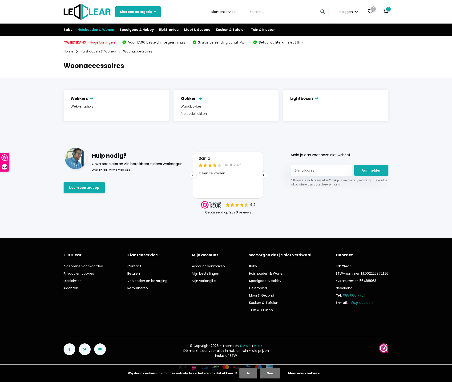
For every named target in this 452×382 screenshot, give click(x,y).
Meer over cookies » (304, 373)
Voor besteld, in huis (156, 42)
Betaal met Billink (280, 42)
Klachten (71, 288)
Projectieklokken (194, 113)
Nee (270, 373)
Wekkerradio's (82, 106)
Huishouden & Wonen (96, 29)
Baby (68, 29)
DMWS (245, 345)
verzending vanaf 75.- (222, 42)
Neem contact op (84, 187)
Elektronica (169, 29)
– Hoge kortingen (89, 42)
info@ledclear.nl (362, 302)
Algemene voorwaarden (83, 266)
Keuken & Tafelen (231, 29)
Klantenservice (223, 11)
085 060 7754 (354, 295)
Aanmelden (371, 170)
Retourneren (137, 288)
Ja (248, 373)
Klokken (189, 98)
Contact (134, 266)
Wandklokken (191, 106)
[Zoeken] (323, 12)
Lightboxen (301, 98)
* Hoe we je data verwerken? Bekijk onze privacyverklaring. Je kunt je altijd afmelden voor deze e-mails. (339, 182)
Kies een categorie (136, 11)
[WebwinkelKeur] (383, 348)
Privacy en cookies (79, 273)
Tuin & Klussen (263, 29)
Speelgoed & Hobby (137, 29)
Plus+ (258, 345)
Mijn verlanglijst (204, 280)
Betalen (133, 273)
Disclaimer (72, 280)
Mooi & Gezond (197, 29)
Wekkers (79, 98)
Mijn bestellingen (205, 273)
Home (68, 51)
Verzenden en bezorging (147, 280)
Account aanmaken (208, 266)
